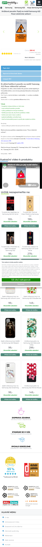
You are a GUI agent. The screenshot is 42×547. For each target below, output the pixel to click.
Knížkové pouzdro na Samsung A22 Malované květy (31, 343)
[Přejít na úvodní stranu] (10, 3)
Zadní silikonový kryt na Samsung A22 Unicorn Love (10, 297)
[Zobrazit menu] (39, 3)
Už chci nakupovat (21, 280)
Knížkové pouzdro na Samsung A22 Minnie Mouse (31, 387)
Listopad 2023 (7, 79)
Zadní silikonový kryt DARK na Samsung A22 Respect (10, 342)
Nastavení (21, 284)
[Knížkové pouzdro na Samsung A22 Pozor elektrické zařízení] (21, 31)
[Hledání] (26, 3)
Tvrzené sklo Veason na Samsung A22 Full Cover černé (30, 248)
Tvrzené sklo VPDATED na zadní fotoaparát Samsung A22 (10, 248)
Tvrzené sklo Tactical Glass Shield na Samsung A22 (30, 214)
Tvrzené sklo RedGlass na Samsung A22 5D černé (10, 213)
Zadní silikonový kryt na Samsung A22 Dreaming (10, 387)
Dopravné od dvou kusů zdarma (12, 73)
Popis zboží (6, 68)
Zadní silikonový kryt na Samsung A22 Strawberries (31, 297)
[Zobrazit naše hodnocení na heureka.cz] (10, 477)
